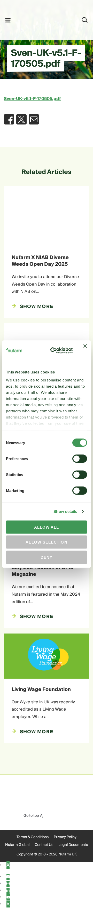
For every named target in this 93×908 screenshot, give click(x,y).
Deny (46, 557)
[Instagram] (8, 884)
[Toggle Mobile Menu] (8, 20)
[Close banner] (85, 350)
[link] (39, 19)
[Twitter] (8, 904)
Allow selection (46, 542)
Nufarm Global (17, 845)
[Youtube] (8, 897)
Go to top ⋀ (33, 816)
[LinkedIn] (8, 891)
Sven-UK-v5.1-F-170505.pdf (32, 98)
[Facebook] (8, 877)
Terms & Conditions (33, 837)
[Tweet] (21, 119)
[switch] (79, 458)
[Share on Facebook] (9, 119)
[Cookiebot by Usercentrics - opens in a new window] (53, 350)
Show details (65, 511)
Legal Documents (73, 845)
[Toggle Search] (85, 20)
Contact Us (44, 845)
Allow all (46, 527)
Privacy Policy (65, 837)
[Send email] (34, 119)
